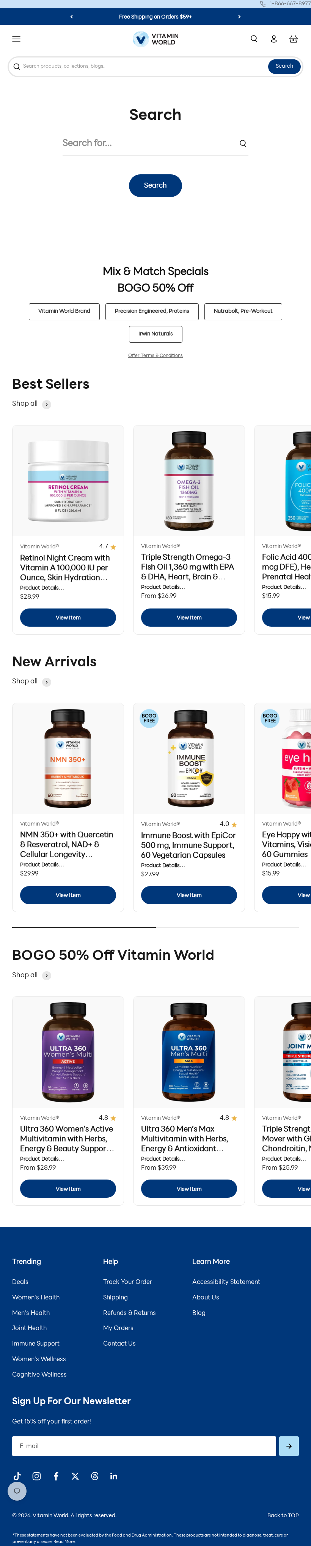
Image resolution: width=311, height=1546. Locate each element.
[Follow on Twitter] (75, 1476)
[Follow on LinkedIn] (114, 1476)
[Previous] (71, 16)
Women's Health (36, 1298)
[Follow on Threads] (95, 1476)
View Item (68, 618)
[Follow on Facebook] (56, 1476)
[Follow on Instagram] (36, 1476)
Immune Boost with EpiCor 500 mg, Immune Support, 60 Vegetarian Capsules (188, 846)
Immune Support (36, 1344)
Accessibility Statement (226, 1282)
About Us (205, 1298)
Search (284, 66)
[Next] (239, 16)
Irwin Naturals (155, 334)
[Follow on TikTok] (17, 1476)
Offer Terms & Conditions (155, 356)
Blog (199, 1313)
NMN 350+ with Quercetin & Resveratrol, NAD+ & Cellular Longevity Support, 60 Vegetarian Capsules (66, 855)
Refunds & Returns (129, 1313)
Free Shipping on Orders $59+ (155, 17)
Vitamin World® (39, 547)
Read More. (64, 1542)
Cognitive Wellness (39, 1375)
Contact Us (119, 1344)
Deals (20, 1282)
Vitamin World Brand (64, 311)
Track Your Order (127, 1282)
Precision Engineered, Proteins (152, 311)
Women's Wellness (39, 1360)
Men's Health (31, 1313)
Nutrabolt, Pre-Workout (243, 311)
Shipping (115, 1298)
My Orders (118, 1329)
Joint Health (29, 1329)
